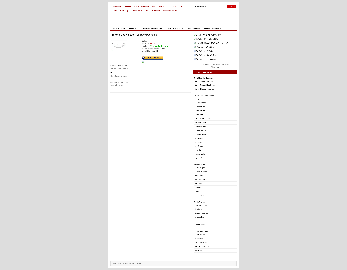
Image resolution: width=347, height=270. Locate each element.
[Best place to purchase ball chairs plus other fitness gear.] (136, 26)
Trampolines (199, 99)
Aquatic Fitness (200, 103)
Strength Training (175, 28)
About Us (163, 6)
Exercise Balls (200, 107)
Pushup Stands (200, 130)
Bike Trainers (199, 221)
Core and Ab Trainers (202, 119)
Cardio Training (193, 28)
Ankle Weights (200, 168)
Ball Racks (198, 142)
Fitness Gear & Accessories (151, 28)
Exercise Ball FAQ (120, 11)
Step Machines (200, 225)
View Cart (215, 67)
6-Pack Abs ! (137, 11)
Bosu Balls (198, 150)
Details (163, 48)
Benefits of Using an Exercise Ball (140, 6)
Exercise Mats (200, 115)
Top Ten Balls (199, 158)
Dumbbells (199, 176)
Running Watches (201, 243)
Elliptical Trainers (201, 205)
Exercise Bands (200, 111)
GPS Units (198, 250)
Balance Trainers (201, 172)
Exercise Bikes (200, 217)
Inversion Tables (201, 122)
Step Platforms (200, 138)
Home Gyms (199, 183)
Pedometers (199, 239)
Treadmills (198, 209)
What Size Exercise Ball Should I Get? (162, 11)
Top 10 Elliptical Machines (204, 89)
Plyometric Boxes (201, 126)
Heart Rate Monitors (202, 247)
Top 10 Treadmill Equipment (205, 85)
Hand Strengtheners (202, 180)
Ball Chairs (199, 146)
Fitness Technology (212, 28)
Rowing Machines (201, 213)
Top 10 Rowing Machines (204, 81)
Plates (197, 191)
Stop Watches (200, 235)
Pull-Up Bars (199, 195)
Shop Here (117, 6)
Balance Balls (200, 154)
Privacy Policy (177, 6)
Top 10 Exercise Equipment (124, 28)
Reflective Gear (200, 134)
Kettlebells (198, 187)
